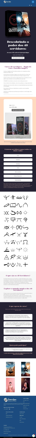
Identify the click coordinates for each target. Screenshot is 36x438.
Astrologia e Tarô (25, 400)
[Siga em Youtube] (9, 409)
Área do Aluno (22, 422)
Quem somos (22, 413)
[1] (33, 436)
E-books (21, 417)
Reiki (6, 413)
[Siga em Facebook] (4, 409)
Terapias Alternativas (26, 403)
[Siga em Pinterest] (8, 409)
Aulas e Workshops (23, 418)
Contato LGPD (6, 433)
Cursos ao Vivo (25, 408)
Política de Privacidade (7, 431)
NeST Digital (11, 437)
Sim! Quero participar (18, 57)
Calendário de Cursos (9, 417)
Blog (20, 420)
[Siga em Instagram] (6, 409)
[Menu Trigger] (33, 2)
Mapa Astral (22, 415)
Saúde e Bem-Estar (26, 405)
